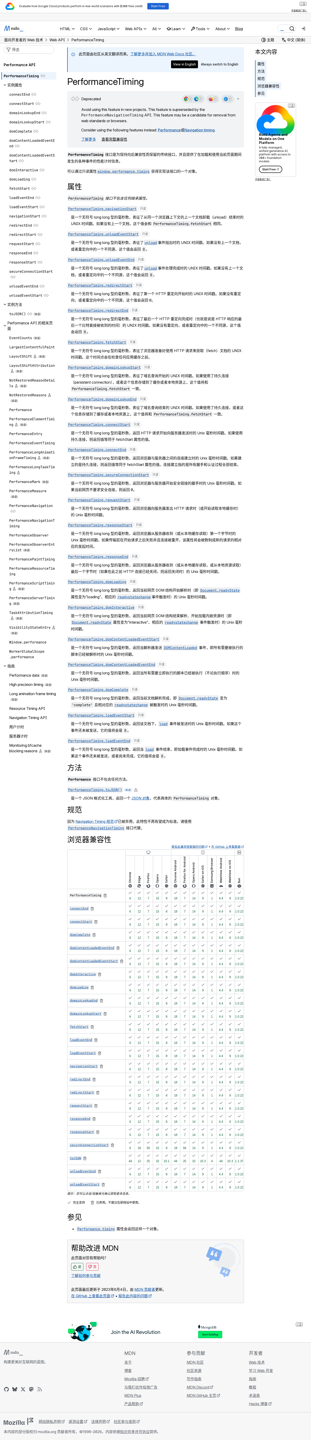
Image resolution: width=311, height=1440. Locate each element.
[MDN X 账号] (23, 1389)
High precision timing (26, 684)
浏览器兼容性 (268, 86)
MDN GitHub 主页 (201, 1395)
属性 (261, 64)
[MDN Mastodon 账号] (31, 1389)
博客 (128, 1370)
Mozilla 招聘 (134, 1379)
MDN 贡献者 (144, 1289)
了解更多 (88, 139)
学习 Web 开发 (261, 1370)
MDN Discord (198, 1387)
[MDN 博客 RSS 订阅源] (39, 1389)
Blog (239, 28)
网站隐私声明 (50, 1421)
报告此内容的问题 (133, 1296)
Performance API (19, 64)
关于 (128, 1362)
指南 (252, 1379)
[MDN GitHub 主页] (6, 1389)
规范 (261, 78)
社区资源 (194, 1370)
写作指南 (194, 1379)
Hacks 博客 (258, 1403)
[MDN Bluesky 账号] (14, 1389)
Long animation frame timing (32, 693)
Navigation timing (199, 130)
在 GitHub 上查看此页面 (90, 1296)
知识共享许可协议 (135, 1431)
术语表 (254, 1395)
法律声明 (98, 1421)
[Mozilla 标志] (18, 1421)
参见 (261, 93)
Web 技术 (257, 1362)
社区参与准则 (125, 1421)
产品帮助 (131, 1403)
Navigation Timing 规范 (95, 821)
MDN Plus (132, 1395)
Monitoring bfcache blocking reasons (25, 748)
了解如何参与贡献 (86, 1275)
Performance (169, 130)
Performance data (24, 675)
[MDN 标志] (13, 1352)
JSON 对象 (140, 798)
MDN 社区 (195, 1362)
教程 (252, 1387)
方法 (261, 71)
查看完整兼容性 (114, 139)
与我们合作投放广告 (140, 1387)
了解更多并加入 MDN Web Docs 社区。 (163, 54)
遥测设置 (76, 1421)
